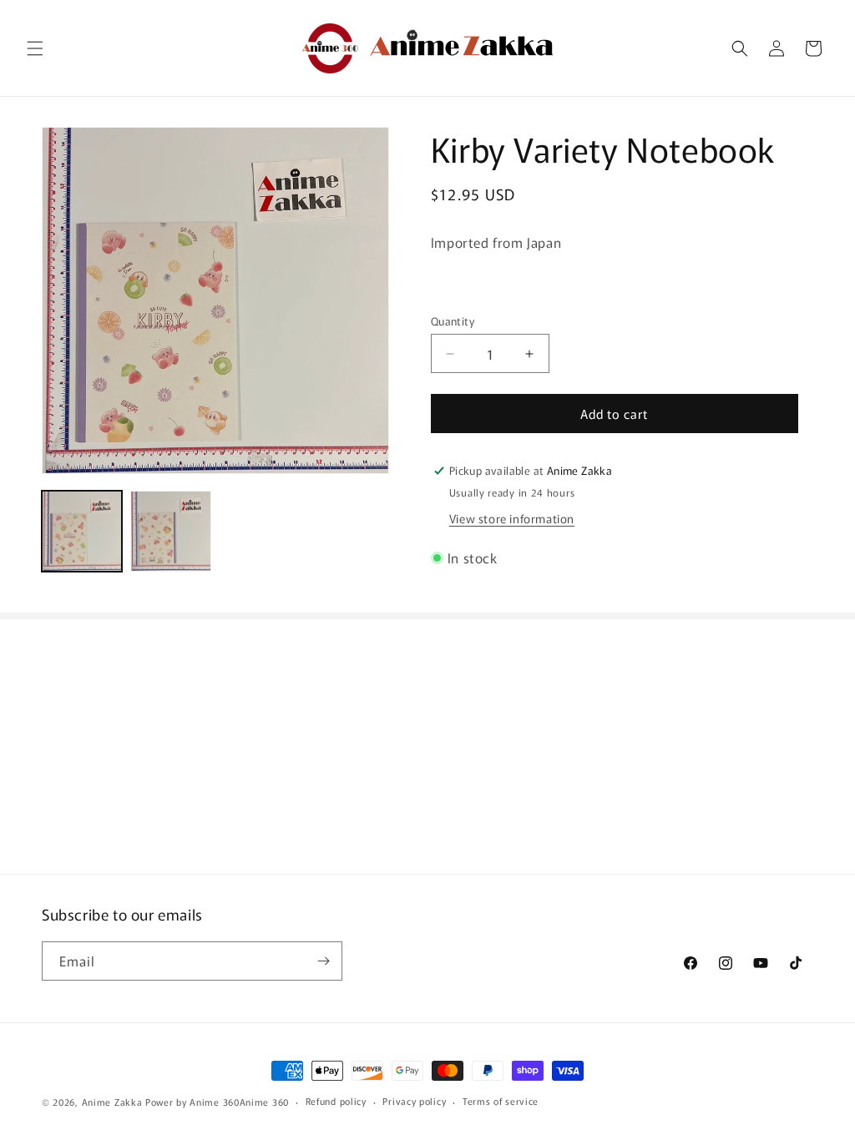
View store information (511, 518)
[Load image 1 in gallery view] (82, 531)
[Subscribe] (323, 961)
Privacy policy (414, 1100)
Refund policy (336, 1100)
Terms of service (501, 1100)
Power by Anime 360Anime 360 (217, 1101)
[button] (35, 48)
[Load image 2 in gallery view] (170, 531)
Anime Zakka (112, 1101)
